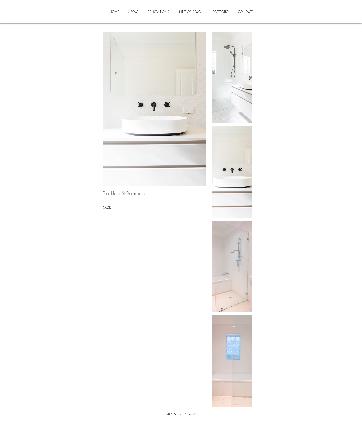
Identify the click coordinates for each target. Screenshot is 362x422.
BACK (107, 208)
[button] (232, 77)
